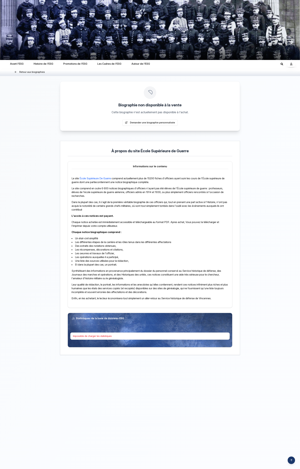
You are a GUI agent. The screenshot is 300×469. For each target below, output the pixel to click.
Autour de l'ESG (140, 63)
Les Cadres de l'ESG (109, 63)
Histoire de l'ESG (43, 63)
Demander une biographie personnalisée (152, 122)
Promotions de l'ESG (75, 63)
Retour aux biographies (32, 72)
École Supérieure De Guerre (95, 178)
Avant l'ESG (17, 63)
